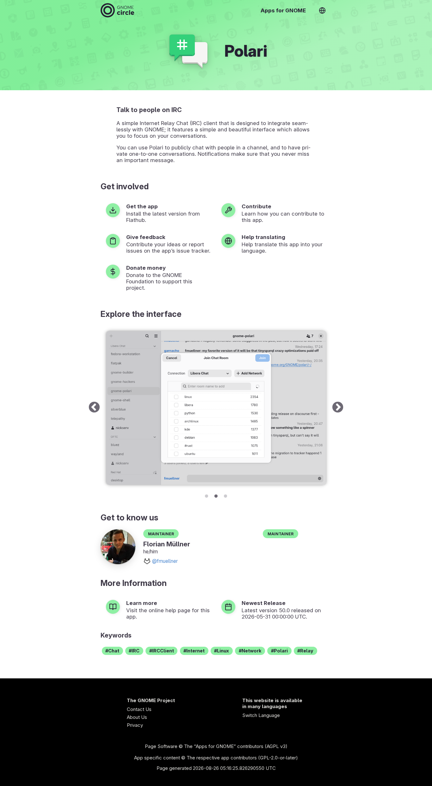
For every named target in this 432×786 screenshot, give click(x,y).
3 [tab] (225, 495)
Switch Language (261, 715)
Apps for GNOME (283, 10)
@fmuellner (165, 561)
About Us (137, 717)
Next (337, 407)
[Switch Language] (322, 10)
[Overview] (117, 10)
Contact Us (139, 709)
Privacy (135, 725)
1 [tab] (206, 495)
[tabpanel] (216, 407)
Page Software (161, 746)
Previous (94, 407)
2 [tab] (216, 495)
